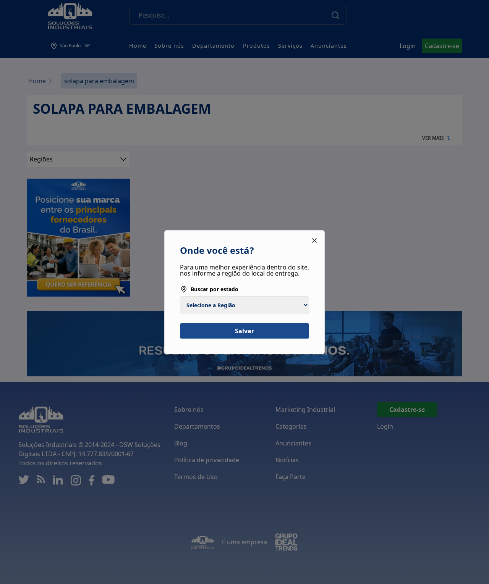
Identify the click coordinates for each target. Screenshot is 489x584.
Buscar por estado (214, 289)
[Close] (314, 240)
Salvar (244, 331)
